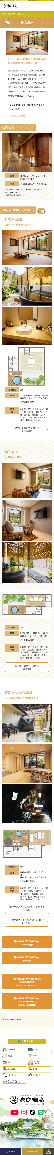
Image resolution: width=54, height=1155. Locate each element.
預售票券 (12, 1151)
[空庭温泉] (10, 6)
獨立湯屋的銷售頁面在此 (27, 429)
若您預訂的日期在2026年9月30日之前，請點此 (27, 909)
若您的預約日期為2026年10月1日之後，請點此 (26, 921)
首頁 (3, 14)
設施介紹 (11, 14)
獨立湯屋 (33, 1151)
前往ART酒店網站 (17, 115)
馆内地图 (48, 1153)
